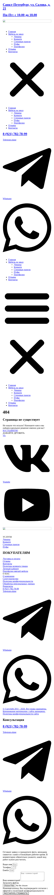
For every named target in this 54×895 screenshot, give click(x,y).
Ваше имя (8, 864)
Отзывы (12, 49)
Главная (12, 31)
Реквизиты (8, 586)
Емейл (6, 870)
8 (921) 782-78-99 (15, 134)
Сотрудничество (10, 579)
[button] (27, 79)
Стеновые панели (22, 41)
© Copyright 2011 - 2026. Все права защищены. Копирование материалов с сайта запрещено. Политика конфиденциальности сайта (25, 711)
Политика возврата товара (15, 566)
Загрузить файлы (11, 883)
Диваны (17, 36)
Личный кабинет (11, 569)
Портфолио (19, 46)
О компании (8, 576)
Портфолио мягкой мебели (15, 571)
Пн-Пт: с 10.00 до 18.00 (20, 15)
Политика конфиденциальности (18, 581)
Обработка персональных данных (19, 584)
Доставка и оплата (11, 558)
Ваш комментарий (12, 880)
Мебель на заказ (15, 34)
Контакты (13, 51)
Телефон (7, 867)
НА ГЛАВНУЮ (10, 430)
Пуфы (17, 44)
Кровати (18, 39)
